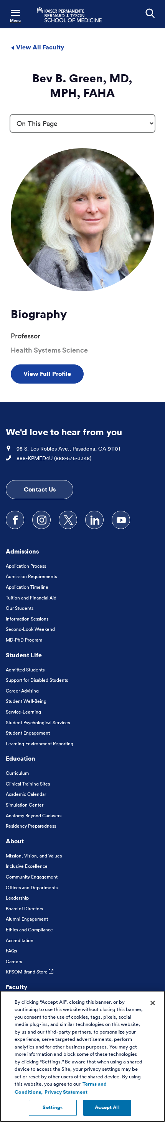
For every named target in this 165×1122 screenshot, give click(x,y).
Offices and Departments (32, 887)
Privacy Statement (66, 1092)
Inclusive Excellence (27, 866)
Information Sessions (27, 619)
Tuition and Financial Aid (31, 597)
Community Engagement (32, 877)
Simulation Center (24, 805)
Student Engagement (28, 733)
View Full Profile (47, 373)
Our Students (19, 608)
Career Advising (22, 691)
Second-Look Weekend (30, 629)
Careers (14, 961)
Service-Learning (23, 712)
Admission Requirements (31, 576)
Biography (39, 314)
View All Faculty (39, 47)
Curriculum (17, 773)
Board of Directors (24, 908)
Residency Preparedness (31, 826)
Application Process (26, 566)
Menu (15, 20)
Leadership (17, 898)
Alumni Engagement (27, 919)
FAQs (11, 950)
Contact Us (40, 489)
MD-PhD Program (24, 640)
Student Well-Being (26, 701)
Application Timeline (27, 587)
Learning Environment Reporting (39, 743)
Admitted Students (25, 669)
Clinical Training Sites (28, 784)
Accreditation (19, 940)
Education (20, 758)
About (15, 841)
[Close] (152, 1003)
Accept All (107, 1107)
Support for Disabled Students (37, 680)
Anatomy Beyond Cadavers (33, 815)
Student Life (24, 655)
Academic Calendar (26, 794)
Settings (53, 1107)
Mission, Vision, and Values (34, 856)
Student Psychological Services (38, 722)
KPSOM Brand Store (27, 971)
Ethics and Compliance (29, 929)
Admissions (22, 551)
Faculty (16, 987)
